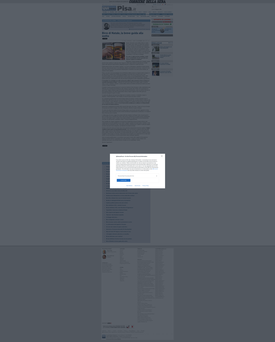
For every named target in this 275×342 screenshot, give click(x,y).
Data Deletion (129, 185)
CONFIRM (123, 180)
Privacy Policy (146, 185)
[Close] (162, 156)
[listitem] (137, 176)
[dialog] (137, 171)
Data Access (137, 185)
